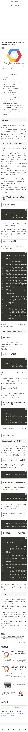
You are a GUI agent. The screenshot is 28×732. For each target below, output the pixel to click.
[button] (25, 362)
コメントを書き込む (14, 707)
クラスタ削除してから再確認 (11, 88)
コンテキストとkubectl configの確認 (12, 82)
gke (18, 636)
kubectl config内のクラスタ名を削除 (14, 105)
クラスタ (11, 638)
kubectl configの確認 (10, 86)
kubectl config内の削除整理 (10, 103)
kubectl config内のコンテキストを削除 (15, 109)
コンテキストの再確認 (11, 92)
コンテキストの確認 (10, 84)
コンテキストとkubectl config (11, 79)
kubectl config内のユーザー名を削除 (14, 107)
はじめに (6, 77)
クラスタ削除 (9, 90)
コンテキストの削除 (10, 101)
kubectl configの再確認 (11, 95)
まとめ (5, 114)
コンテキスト (18, 638)
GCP (4, 633)
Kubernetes (5, 638)
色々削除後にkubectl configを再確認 (14, 112)
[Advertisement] (14, 25)
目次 (12, 74)
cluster (4, 636)
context (9, 636)
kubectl (22, 636)
